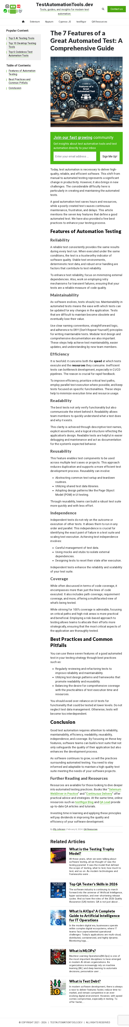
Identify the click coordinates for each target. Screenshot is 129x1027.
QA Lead (105, 802)
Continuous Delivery (99, 793)
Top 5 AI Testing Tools (21, 38)
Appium (49, 21)
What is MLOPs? (82, 951)
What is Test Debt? (85, 981)
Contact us (117, 9)
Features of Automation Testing (22, 72)
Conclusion (15, 88)
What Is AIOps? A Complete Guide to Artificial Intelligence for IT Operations (94, 915)
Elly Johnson (59, 829)
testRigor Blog (84, 802)
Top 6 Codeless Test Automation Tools (21, 53)
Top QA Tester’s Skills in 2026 (93, 884)
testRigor (81, 21)
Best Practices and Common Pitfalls (19, 81)
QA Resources (99, 21)
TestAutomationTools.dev (64, 4)
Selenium (35, 21)
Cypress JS (65, 21)
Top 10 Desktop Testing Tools (22, 45)
